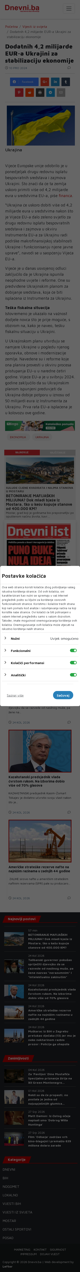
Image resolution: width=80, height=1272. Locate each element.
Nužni (15, 638)
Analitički (18, 675)
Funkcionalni (20, 650)
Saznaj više (15, 695)
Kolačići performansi (27, 663)
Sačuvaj (63, 695)
